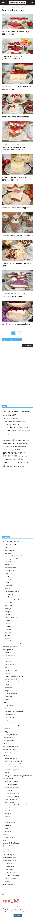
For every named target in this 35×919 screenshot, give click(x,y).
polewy (7, 729)
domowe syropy (11, 758)
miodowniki (9, 606)
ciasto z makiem (23, 427)
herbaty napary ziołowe (13, 764)
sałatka (20, 459)
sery (5, 840)
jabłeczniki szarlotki (12, 591)
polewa (7, 620)
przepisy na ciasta (23, 456)
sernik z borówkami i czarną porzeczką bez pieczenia (14, 294)
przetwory (7, 828)
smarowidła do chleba (11, 843)
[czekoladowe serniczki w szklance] (17, 222)
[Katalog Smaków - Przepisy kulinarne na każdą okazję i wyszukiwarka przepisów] (17, 896)
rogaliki (8, 626)
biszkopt (10, 411)
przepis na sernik (10, 456)
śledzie (8, 825)
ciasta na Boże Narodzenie (12, 644)
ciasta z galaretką (11, 559)
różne (9, 579)
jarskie (8, 661)
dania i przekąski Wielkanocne (17, 805)
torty (7, 635)
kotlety (8, 667)
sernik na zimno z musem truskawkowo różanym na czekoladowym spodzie (13, 147)
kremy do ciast (10, 717)
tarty (7, 691)
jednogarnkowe (11, 664)
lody (9, 576)
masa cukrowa (10, 723)
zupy (7, 699)
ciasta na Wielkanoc (10, 647)
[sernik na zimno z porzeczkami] (17, 311)
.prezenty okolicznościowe (11, 541)
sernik (6, 462)
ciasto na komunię (21, 421)
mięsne (8, 673)
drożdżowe (9, 585)
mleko (7, 773)
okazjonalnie (8, 778)
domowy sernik (7, 437)
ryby (7, 685)
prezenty (8, 881)
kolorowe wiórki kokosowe (14, 711)
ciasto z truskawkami (9, 430)
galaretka (25, 440)
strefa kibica (7, 852)
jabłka (15, 443)
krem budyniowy (23, 443)
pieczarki (5, 450)
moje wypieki (22, 446)
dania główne (8, 650)
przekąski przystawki (10, 822)
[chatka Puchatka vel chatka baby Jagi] (17, 250)
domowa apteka (9, 737)
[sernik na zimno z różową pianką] (17, 194)
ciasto (12, 415)
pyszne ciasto (7, 459)
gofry (7, 588)
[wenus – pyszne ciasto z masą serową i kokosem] (17, 164)
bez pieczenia (10, 550)
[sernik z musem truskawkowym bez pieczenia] (17, 21)
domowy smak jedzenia (12, 440)
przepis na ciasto (14, 453)
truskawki (24, 463)
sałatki (6, 834)
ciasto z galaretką (11, 424)
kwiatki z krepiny (10, 878)
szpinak (12, 463)
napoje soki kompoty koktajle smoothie (18, 776)
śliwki (23, 466)
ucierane (8, 638)
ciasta (17, 411)
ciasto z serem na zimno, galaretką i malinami (13, 57)
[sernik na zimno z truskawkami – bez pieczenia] (17, 73)
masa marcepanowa (12, 726)
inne (7, 708)
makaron (9, 446)
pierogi (11, 450)
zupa (19, 466)
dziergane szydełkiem (12, 875)
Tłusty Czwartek (11, 799)
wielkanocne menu (10, 466)
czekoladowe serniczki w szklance (17, 235)
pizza (5, 819)
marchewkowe (10, 597)
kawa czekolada (10, 767)
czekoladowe (9, 705)
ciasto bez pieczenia (10, 418)
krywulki (10, 866)
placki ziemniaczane (12, 682)
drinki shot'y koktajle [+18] (14, 761)
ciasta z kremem (11, 562)
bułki (7, 811)
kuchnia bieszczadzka (10, 746)
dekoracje (7, 702)
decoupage (9, 869)
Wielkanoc (9, 802)
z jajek (7, 732)
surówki (8, 688)
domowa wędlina (9, 740)
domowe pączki (19, 434)
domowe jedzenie (8, 434)
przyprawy (7, 831)
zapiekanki (9, 696)
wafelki (8, 641)
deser (19, 430)
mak (4, 446)
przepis (23, 450)
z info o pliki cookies (10, 858)
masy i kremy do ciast (12, 600)
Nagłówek (7, 752)
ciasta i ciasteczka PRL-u (13, 556)
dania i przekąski (13, 793)
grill (5, 743)
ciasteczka (25, 411)
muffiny (8, 609)
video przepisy (8, 855)
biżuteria (8, 863)
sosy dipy (6, 849)
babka (5, 411)
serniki (8, 632)
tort (17, 463)
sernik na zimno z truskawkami (16, 117)
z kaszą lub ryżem (11, 694)
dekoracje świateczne (12, 872)
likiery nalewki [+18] (12, 770)
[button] (32, 2)
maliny (15, 446)
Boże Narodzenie (11, 781)
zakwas (8, 817)
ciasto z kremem (10, 427)
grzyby (5, 443)
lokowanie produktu (10, 749)
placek (17, 450)
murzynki (8, 612)
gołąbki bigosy (10, 655)
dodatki (8, 582)
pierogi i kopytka (11, 679)
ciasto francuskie (9, 421)
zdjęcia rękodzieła (9, 860)
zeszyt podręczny (9, 884)
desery (8, 573)
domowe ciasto (26, 430)
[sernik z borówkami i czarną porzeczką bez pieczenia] (17, 280)
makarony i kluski (11, 670)
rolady (8, 629)
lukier (7, 720)
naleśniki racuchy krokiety (14, 676)
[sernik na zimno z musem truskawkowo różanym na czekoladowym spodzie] (17, 131)
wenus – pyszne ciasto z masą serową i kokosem (16, 178)
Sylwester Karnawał (12, 796)
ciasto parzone (10, 570)
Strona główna (6, 7)
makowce (9, 594)
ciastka (5, 415)
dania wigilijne (12, 784)
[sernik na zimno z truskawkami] (17, 104)
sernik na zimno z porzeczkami (16, 324)
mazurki (8, 603)
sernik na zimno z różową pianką (16, 208)
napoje (6, 755)
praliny (8, 623)
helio (9, 443)
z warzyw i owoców (11, 735)
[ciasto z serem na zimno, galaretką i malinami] (17, 46)
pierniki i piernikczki (12, 617)
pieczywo (6, 808)
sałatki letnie (10, 837)
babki (7, 547)
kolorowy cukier (10, 714)
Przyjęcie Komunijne (12, 787)
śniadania (7, 846)
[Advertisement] (16, 502)
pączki (14, 459)
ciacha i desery (9, 544)
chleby (8, 814)
